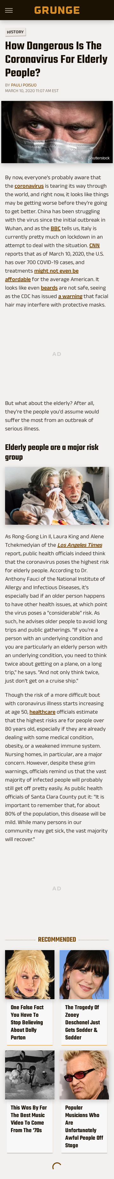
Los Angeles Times (79, 545)
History (15, 31)
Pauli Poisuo (23, 84)
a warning (70, 296)
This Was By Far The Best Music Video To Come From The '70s (29, 1119)
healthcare (42, 712)
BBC (55, 228)
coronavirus (29, 186)
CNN (94, 245)
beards (49, 288)
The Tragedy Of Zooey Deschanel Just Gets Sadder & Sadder (82, 1022)
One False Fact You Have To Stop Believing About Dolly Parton (27, 1022)
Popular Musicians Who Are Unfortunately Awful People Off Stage (84, 1126)
